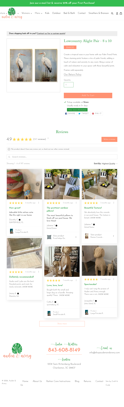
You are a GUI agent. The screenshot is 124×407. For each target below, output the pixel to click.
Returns (87, 381)
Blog (77, 381)
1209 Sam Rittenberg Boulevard (64, 363)
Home (25, 381)
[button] (48, 138)
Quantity (67, 80)
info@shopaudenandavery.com (104, 350)
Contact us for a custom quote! (51, 34)
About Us (37, 381)
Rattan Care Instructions (58, 381)
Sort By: (97, 164)
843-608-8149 (64, 347)
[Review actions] (38, 202)
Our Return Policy (72, 74)
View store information (77, 110)
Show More (95, 218)
